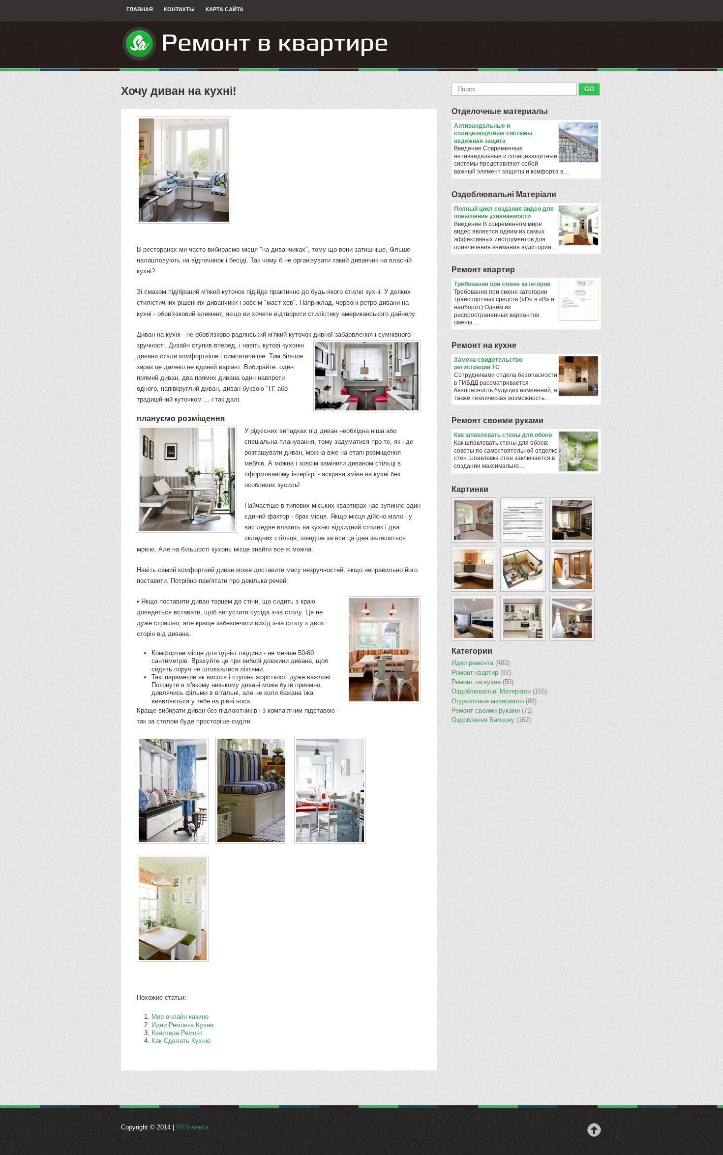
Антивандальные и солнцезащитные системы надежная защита (493, 133)
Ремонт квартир (483, 269)
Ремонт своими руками (497, 420)
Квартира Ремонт (177, 1033)
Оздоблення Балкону (491, 720)
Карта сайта (224, 9)
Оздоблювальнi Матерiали (504, 194)
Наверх (594, 1130)
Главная (139, 9)
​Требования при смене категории (502, 284)
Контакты (179, 9)
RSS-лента (192, 1127)
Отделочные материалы (500, 111)
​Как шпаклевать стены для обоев (503, 435)
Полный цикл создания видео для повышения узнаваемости (504, 212)
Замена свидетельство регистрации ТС (488, 363)
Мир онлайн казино (180, 1016)
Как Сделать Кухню (181, 1040)
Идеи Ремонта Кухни (182, 1025)
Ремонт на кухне (484, 345)
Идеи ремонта (481, 663)
